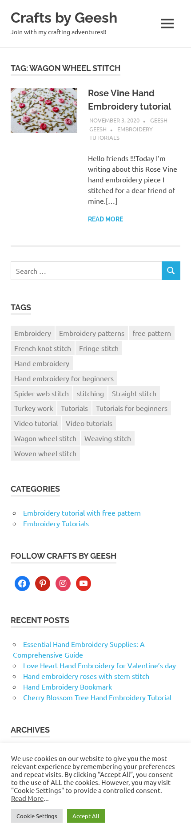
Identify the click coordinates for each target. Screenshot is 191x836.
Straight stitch (134, 393)
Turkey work (33, 407)
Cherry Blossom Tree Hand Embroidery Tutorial (97, 697)
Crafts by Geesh (64, 17)
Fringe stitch (99, 347)
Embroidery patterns (91, 332)
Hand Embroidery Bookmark (67, 686)
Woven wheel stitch (45, 453)
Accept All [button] (85, 816)
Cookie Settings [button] (36, 816)
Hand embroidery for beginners (64, 378)
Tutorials (74, 407)
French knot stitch (42, 347)
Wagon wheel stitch (45, 438)
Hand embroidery (41, 363)
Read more (105, 219)
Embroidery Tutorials (56, 523)
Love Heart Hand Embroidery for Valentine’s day (99, 665)
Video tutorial (36, 422)
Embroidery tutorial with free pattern (82, 512)
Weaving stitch (107, 438)
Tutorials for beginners (131, 407)
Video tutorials (89, 422)
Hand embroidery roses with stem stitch (86, 675)
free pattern (151, 332)
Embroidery (32, 332)
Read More (27, 798)
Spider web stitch (41, 393)
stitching (90, 393)
